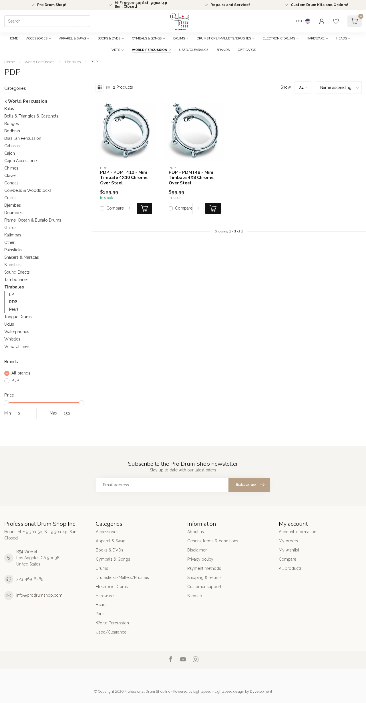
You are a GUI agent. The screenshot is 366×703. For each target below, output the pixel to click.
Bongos (11, 123)
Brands (223, 50)
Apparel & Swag (72, 38)
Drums (179, 38)
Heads (341, 38)
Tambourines (16, 279)
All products (290, 568)
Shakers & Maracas (21, 257)
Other (9, 242)
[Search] (84, 21)
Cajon (9, 153)
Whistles (12, 339)
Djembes (12, 205)
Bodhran (12, 131)
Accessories (36, 38)
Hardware (316, 38)
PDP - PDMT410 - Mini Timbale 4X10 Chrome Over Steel (124, 178)
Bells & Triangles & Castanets (31, 116)
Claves (10, 175)
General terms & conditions (212, 541)
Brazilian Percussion (22, 138)
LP (11, 294)
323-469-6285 (29, 579)
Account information (297, 531)
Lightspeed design (229, 691)
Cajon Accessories (21, 160)
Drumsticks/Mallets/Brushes (224, 38)
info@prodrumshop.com (39, 595)
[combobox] (47, 21)
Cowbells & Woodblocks (27, 190)
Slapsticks (13, 264)
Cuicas (10, 198)
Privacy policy (200, 559)
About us (195, 531)
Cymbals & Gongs (147, 38)
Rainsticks (13, 250)
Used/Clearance (193, 50)
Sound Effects (17, 272)
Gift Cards (247, 50)
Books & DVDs (109, 38)
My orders (288, 541)
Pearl (13, 309)
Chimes (11, 168)
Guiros (10, 227)
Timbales (72, 61)
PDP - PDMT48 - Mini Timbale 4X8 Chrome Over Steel (191, 178)
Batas (9, 108)
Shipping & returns (204, 577)
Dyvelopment (261, 691)
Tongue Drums (18, 316)
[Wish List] (336, 21)
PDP (94, 61)
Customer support (204, 586)
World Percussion (149, 50)
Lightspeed (202, 691)
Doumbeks (14, 212)
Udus (9, 324)
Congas (11, 183)
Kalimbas (12, 235)
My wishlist (289, 550)
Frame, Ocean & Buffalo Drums (32, 220)
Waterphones (16, 331)
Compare (115, 208)
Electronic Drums (279, 38)
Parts (115, 50)
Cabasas (12, 146)
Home (13, 38)
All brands (20, 373)
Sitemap (194, 596)
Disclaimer (197, 550)
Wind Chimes (16, 346)
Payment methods (204, 568)
